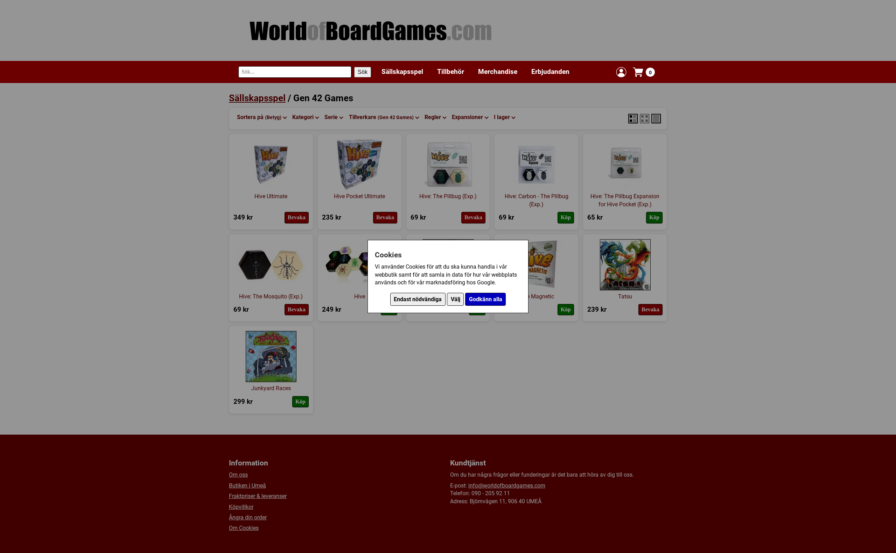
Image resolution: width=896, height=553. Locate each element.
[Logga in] (621, 72)
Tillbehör (450, 72)
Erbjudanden (550, 72)
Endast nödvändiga (418, 299)
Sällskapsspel (402, 72)
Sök (363, 72)
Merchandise (497, 72)
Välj (455, 299)
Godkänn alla (485, 299)
